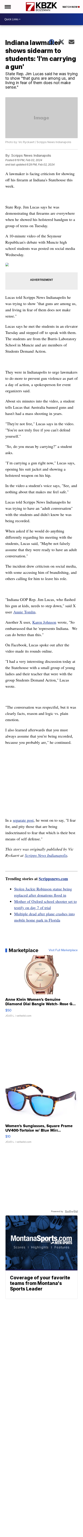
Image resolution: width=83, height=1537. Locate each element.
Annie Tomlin (24, 612)
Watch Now (70, 7)
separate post (23, 820)
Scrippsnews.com (53, 879)
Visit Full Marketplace (63, 950)
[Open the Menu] (7, 6)
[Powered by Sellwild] (71, 1211)
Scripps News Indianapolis (46, 855)
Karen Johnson (44, 622)
